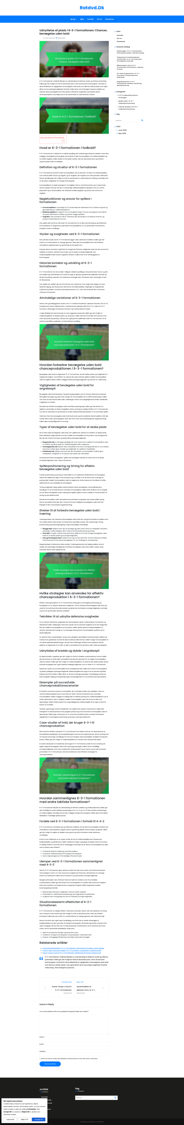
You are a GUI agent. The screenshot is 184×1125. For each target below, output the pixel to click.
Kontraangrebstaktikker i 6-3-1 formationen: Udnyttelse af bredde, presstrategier (73, 948)
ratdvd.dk (92, 8)
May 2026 (122, 133)
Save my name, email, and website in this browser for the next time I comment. (69, 1059)
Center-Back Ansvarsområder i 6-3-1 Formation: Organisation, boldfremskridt (72, 950)
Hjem (82, 19)
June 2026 (123, 130)
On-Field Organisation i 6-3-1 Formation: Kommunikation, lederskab (128, 75)
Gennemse (109, 19)
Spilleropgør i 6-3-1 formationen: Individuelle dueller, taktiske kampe (130, 52)
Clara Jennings (50, 38)
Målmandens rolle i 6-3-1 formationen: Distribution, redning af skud (130, 67)
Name (42, 1037)
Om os (99, 19)
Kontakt (90, 19)
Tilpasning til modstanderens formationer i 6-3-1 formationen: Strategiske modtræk (129, 59)
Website (42, 1051)
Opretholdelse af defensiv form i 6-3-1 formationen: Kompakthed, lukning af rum (87, 988)
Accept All (39, 1119)
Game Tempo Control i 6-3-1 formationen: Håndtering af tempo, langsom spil (72, 953)
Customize (10, 1119)
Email (41, 1044)
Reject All (24, 1119)
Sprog (72, 19)
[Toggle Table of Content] (62, 140)
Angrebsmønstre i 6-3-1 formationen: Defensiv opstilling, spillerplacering (129, 83)
